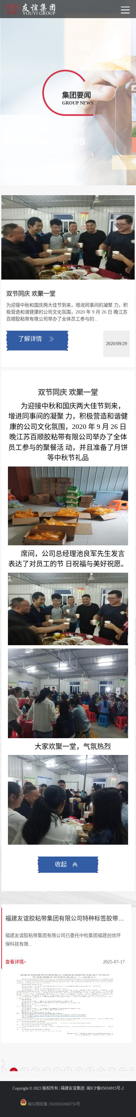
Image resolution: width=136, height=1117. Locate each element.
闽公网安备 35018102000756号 (53, 1104)
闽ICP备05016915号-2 (105, 1088)
